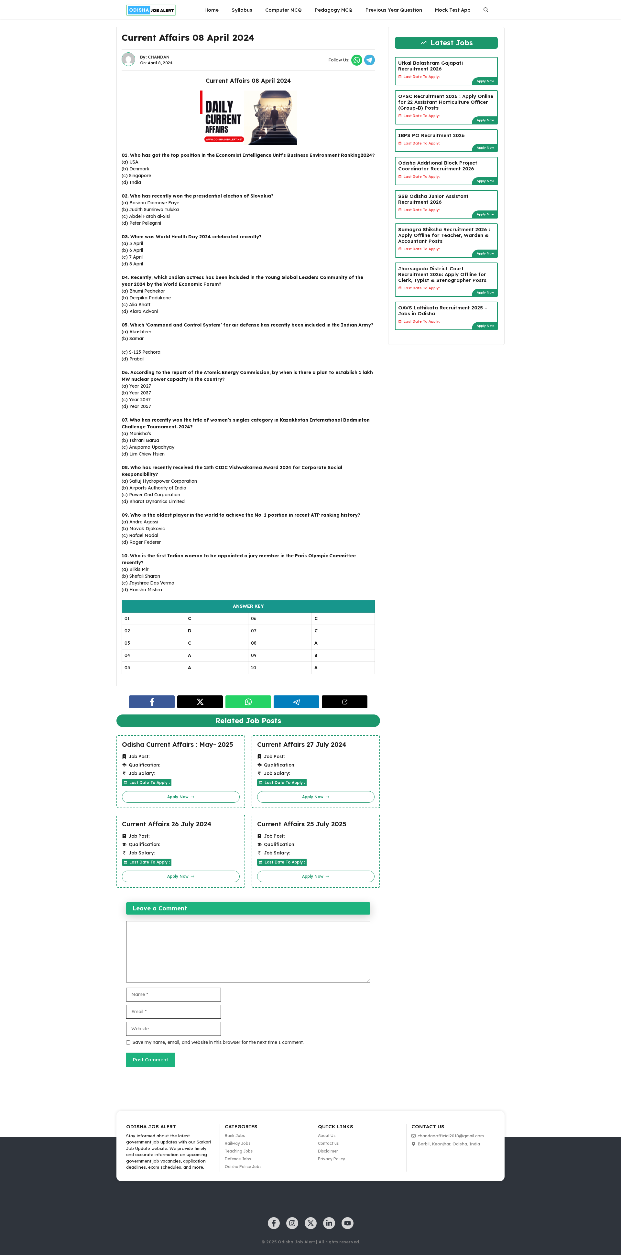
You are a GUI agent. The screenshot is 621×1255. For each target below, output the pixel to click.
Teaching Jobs (239, 1151)
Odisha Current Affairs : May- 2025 (177, 744)
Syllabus (242, 10)
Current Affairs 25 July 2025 (301, 824)
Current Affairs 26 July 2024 (167, 824)
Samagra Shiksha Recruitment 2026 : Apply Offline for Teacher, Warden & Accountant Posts (444, 235)
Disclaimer (328, 1151)
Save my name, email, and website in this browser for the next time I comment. (218, 1042)
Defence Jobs (238, 1158)
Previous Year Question (393, 10)
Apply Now (485, 81)
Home (211, 10)
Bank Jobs (235, 1135)
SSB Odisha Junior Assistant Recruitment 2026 (433, 199)
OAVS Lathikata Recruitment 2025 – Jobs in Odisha (442, 310)
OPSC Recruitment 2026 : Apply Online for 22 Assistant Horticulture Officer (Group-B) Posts (445, 102)
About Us (326, 1135)
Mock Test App (453, 10)
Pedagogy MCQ (334, 10)
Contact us (328, 1143)
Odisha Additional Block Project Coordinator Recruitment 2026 (437, 165)
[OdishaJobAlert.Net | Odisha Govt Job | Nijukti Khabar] (151, 10)
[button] (486, 10)
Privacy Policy (331, 1158)
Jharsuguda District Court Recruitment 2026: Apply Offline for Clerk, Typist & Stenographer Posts (442, 274)
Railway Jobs (237, 1143)
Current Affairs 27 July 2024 (301, 744)
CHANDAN (158, 56)
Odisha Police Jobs (243, 1166)
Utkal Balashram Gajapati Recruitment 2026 (430, 65)
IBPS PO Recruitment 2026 (431, 135)
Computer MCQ (283, 10)
